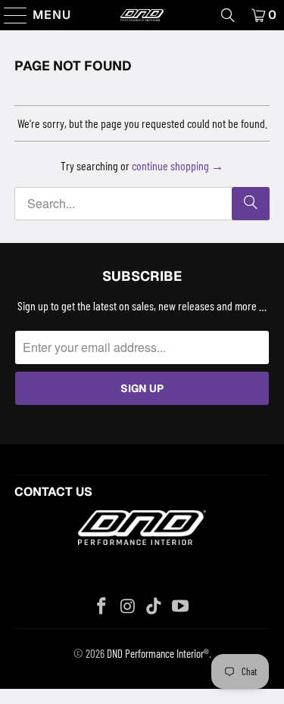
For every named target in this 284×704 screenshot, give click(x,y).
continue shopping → (177, 165)
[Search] (228, 15)
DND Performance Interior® (158, 653)
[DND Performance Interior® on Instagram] (128, 607)
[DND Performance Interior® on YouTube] (181, 607)
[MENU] (9, 15)
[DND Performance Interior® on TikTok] (154, 607)
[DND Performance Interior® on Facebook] (102, 607)
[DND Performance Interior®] (142, 15)
